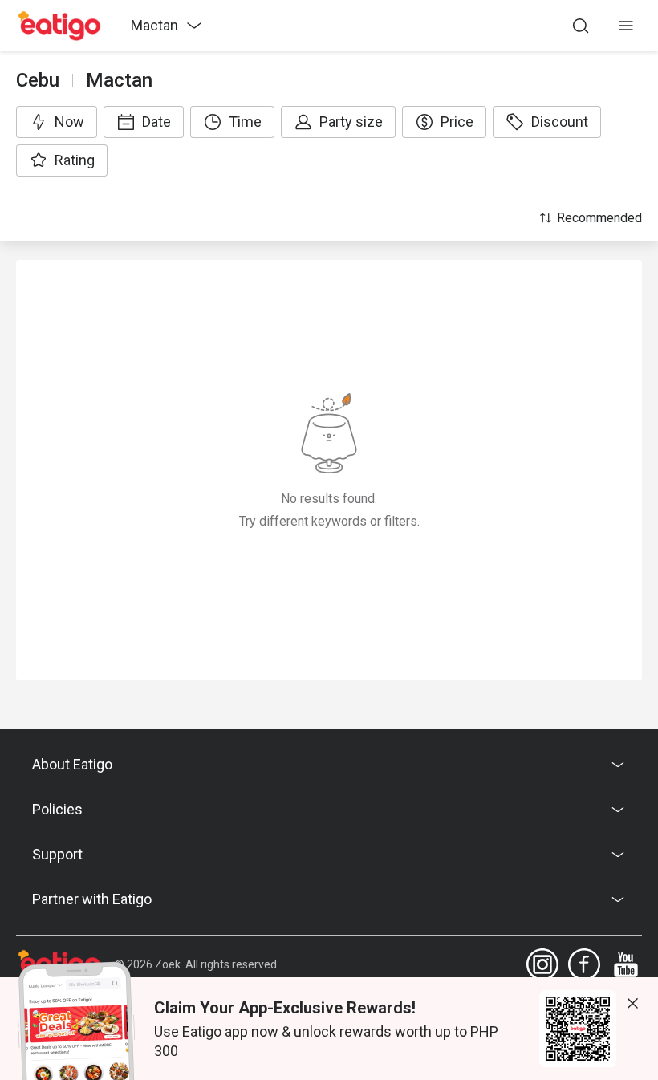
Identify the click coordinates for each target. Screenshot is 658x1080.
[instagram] (542, 964)
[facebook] (584, 964)
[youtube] (626, 964)
